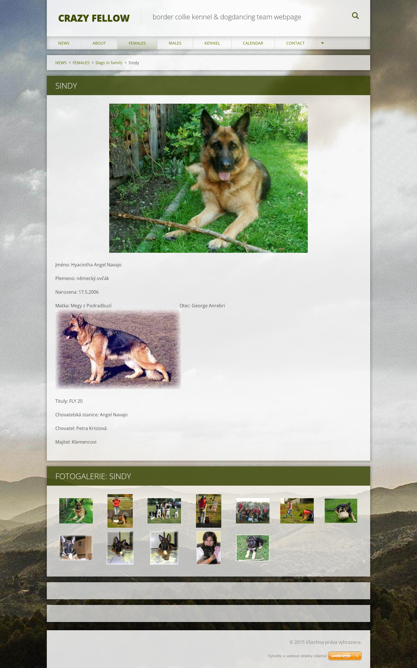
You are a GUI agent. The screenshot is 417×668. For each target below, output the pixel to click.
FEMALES (137, 43)
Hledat (355, 16)
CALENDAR (253, 43)
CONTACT (295, 43)
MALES (175, 43)
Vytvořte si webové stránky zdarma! (297, 656)
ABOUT (99, 43)
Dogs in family (109, 62)
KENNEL (212, 43)
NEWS (64, 43)
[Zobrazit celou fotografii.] (76, 511)
